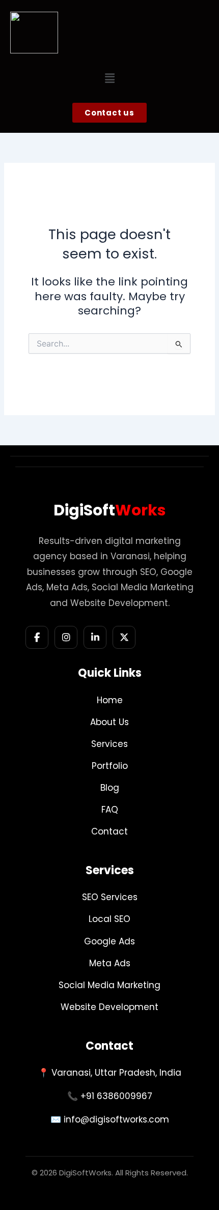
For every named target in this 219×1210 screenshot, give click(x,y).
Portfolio (110, 766)
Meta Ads (109, 963)
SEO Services (110, 897)
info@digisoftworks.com (116, 1119)
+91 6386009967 (116, 1096)
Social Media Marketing (109, 985)
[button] (109, 78)
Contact (109, 831)
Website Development (109, 1007)
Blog (109, 788)
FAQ (109, 809)
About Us (109, 722)
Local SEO (109, 919)
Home (110, 700)
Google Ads (109, 941)
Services (109, 744)
